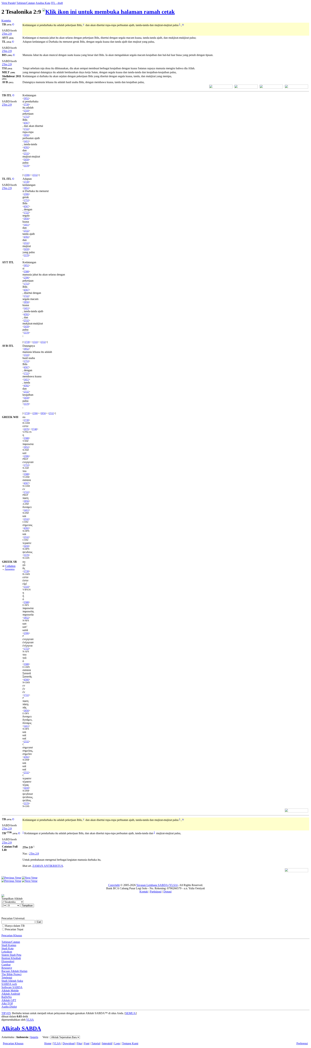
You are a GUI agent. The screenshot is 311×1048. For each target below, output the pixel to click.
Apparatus (10, 569)
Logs (117, 1043)
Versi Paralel (8, 2)
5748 (34, 429)
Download (69, 1043)
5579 (26, 165)
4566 (26, 679)
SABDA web (9, 984)
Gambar (6, 964)
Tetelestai (6, 977)
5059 (26, 159)
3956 (26, 135)
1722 (26, 129)
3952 (26, 98)
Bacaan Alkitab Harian (14, 971)
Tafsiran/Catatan (25, 2)
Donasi (167, 891)
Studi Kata (7, 948)
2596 (27, 175)
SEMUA (130, 1013)
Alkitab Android (10, 993)
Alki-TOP (7, 1003)
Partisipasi (155, 891)
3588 (26, 271)
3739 (26, 104)
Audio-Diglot (9, 1006)
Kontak (143, 891)
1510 (26, 110)
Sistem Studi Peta (11, 954)
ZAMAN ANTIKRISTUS (47, 865)
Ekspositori (7, 961)
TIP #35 (6, 1013)
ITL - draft (57, 2)
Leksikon (6, 951)
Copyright (114, 885)
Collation (10, 566)
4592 (26, 147)
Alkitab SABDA (21, 1028)
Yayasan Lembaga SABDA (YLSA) (157, 885)
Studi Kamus (8, 945)
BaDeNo (6, 997)
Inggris (34, 1037)
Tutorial (95, 1043)
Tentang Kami (130, 1043)
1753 (26, 116)
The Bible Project (11, 974)
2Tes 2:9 (7, 33)
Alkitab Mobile (10, 990)
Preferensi (302, 1043)
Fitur (79, 1043)
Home (47, 1043)
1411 (26, 141)
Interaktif (107, 1043)
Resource (6, 967)
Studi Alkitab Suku (12, 980)
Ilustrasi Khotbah (11, 958)
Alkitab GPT (8, 1000)
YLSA (30, 1019)
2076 (26, 429)
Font (86, 1043)
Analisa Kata (42, 2)
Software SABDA (11, 987)
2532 (26, 153)
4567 (26, 122)
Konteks (6, 20)
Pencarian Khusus (11, 935)
